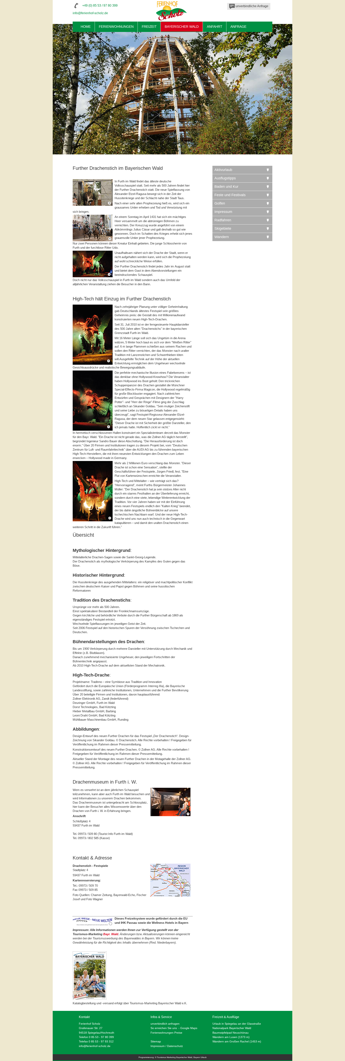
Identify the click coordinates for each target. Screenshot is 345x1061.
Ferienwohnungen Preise (166, 1032)
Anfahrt (214, 27)
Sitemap (156, 1041)
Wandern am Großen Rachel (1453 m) (236, 1041)
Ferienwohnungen (116, 27)
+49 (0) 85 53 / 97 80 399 (100, 5)
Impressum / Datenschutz (167, 1046)
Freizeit (149, 27)
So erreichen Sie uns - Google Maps (174, 1028)
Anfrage (238, 27)
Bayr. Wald (110, 934)
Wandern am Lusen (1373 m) (231, 1037)
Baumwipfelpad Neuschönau (230, 1032)
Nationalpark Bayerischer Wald (231, 1028)
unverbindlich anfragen (165, 1023)
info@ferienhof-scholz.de (90, 13)
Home (86, 27)
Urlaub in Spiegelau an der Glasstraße (236, 1023)
